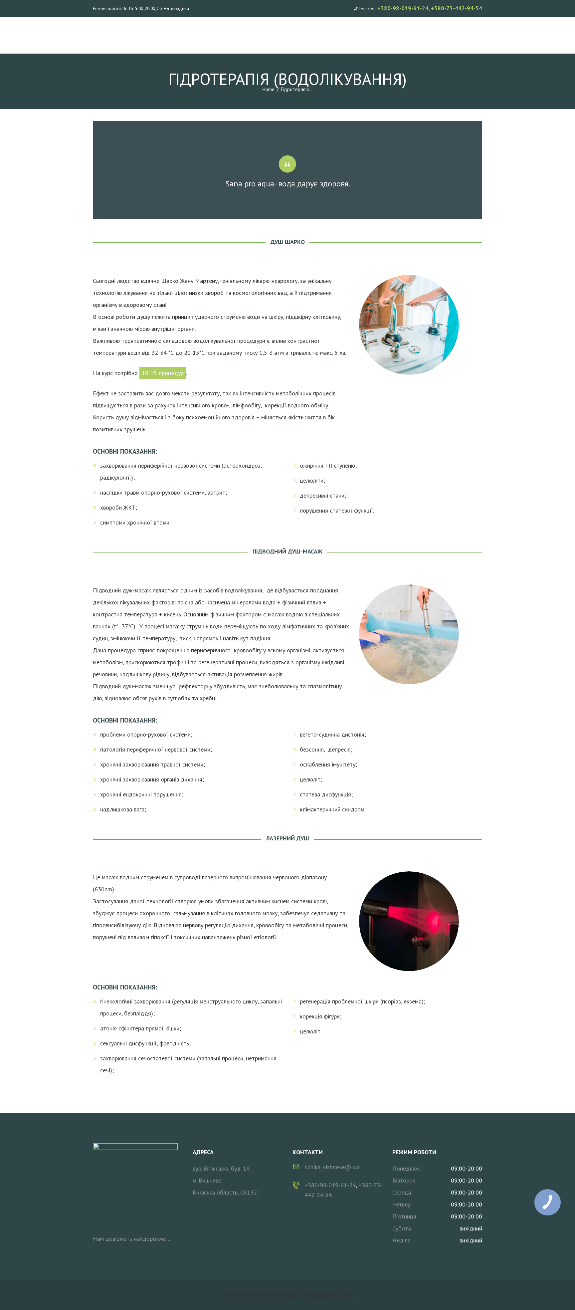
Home (269, 89)
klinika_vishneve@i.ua (332, 1167)
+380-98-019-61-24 (403, 8)
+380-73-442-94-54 (456, 8)
